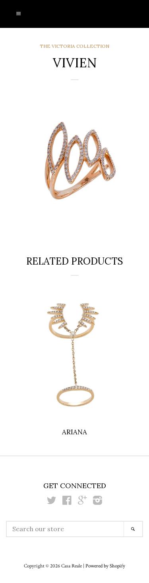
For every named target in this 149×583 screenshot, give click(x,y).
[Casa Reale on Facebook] (67, 502)
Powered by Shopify (105, 566)
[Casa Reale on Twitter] (51, 502)
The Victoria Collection (74, 46)
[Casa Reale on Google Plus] (82, 502)
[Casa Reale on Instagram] (98, 502)
